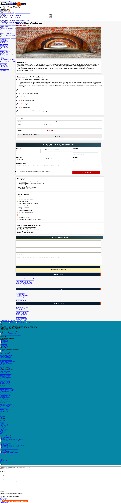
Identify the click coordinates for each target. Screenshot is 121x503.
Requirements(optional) (21, 163)
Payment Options (4, 429)
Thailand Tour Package (5, 395)
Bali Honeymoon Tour (5, 397)
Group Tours (3, 39)
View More (27, 13)
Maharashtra (14, 17)
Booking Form (3, 428)
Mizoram (14, 25)
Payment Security (4, 424)
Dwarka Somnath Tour (5, 401)
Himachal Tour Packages (5, 357)
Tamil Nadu (5, 20)
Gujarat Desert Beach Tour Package (20, 320)
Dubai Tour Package (4, 396)
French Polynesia (15, 38)
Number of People (48, 158)
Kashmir (23, 13)
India (21, 25)
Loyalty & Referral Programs (6, 67)
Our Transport (3, 417)
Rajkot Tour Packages (21, 309)
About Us (2, 57)
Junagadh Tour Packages (21, 312)
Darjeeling (2, 25)
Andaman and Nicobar (14, 20)
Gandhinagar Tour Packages (22, 311)
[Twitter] (3, 342)
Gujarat (4, 17)
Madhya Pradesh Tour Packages (7, 361)
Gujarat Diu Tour (19, 299)
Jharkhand (11, 15)
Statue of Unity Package (21, 300)
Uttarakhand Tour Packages (6, 355)
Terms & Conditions (4, 460)
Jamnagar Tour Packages (21, 319)
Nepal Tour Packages (5, 381)
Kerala (1, 20)
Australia (2, 38)
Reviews (2, 423)
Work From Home (4, 411)
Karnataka (21, 20)
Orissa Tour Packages (5, 366)
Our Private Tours (4, 66)
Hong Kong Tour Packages (6, 384)
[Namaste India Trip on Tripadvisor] (12, 322)
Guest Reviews (3, 63)
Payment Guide (3, 46)
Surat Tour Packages (20, 308)
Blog (1, 415)
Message (2, 491)
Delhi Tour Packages (4, 367)
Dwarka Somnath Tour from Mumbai (24, 282)
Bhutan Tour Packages (5, 380)
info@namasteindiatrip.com (6, 1)
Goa (1, 17)
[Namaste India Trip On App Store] (28, 322)
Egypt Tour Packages (5, 383)
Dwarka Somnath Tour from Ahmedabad (25, 280)
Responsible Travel (4, 70)
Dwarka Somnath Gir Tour (22, 286)
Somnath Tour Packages (21, 318)
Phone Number (76, 148)
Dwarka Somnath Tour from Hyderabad (25, 278)
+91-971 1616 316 (59, 136)
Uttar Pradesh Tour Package (6, 390)
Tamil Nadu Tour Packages (6, 363)
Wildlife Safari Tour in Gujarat (8, 320)
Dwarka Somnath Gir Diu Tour (22, 284)
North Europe (3, 35)
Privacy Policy (3, 48)
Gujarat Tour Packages (5, 368)
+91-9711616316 (12, 333)
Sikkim (6, 25)
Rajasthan (8, 17)
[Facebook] (4, 340)
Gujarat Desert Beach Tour (22, 295)
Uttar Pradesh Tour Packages (7, 358)
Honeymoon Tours (4, 44)
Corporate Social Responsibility (7, 406)
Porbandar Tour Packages (22, 313)
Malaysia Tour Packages (5, 382)
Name (1, 468)
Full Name (18, 148)
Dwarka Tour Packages (21, 317)
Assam (9, 25)
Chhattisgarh (11, 22)
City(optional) (75, 157)
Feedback (2, 432)
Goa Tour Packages (4, 362)
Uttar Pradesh (18, 13)
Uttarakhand (3, 13)
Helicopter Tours (3, 40)
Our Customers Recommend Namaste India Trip (11, 321)
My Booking (22, 4)
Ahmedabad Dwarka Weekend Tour (24, 283)
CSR (1, 60)
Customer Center (4, 45)
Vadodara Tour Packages (21, 314)
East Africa (8, 28)
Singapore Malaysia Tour (5, 394)
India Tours (2, 10)
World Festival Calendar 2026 (6, 54)
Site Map (2, 461)
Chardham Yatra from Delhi (6, 388)
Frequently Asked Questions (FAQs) (8, 61)
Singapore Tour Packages (6, 378)
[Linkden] (3, 345)
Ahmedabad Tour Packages (22, 307)
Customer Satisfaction (5, 51)
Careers (2, 413)
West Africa (13, 28)
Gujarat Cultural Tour (20, 294)
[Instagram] (4, 341)
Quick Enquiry (3, 499)
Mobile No (2, 475)
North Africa (2, 28)
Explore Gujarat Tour (20, 297)
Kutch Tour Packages (20, 315)
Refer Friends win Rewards (6, 404)
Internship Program (4, 69)
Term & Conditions (4, 47)
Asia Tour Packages (4, 372)
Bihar (16, 15)
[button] (2, 8)
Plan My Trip (3, 431)
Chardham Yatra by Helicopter (7, 389)
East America (10, 31)
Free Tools (2, 53)
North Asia (2, 33)
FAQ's (1, 433)
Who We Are (3, 58)
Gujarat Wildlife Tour (20, 296)
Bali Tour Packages (4, 376)
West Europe (15, 35)
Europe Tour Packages (5, 371)
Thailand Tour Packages (5, 377)
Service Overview (4, 52)
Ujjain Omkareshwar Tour (6, 398)
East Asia (7, 33)
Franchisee (2, 410)
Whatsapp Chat (3, 498)
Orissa (7, 15)
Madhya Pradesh (4, 22)
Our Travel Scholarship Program (7, 59)
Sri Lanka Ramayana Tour (6, 392)
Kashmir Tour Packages (5, 356)
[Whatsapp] (4, 346)
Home (17, 25)
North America (3, 31)
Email (46, 149)
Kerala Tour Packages (5, 364)
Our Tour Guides (4, 65)
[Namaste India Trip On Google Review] (4, 322)
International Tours (4, 26)
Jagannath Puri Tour (4, 399)
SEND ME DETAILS (58, 267)
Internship (2, 412)
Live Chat (2, 497)
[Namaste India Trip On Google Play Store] (20, 322)
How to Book (3, 426)
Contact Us (2, 56)
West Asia (12, 33)
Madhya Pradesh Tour (5, 391)
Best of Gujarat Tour (20, 293)
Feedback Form (3, 50)
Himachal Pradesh (10, 13)
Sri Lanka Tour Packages (5, 374)
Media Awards (3, 64)
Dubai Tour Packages (5, 375)
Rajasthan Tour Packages (6, 360)
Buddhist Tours (3, 42)
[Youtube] (3, 344)
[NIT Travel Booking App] (7, 350)
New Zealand (7, 38)
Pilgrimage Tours (4, 41)
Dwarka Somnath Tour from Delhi (23, 281)
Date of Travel (19, 157)
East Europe (9, 35)
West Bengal (3, 15)
